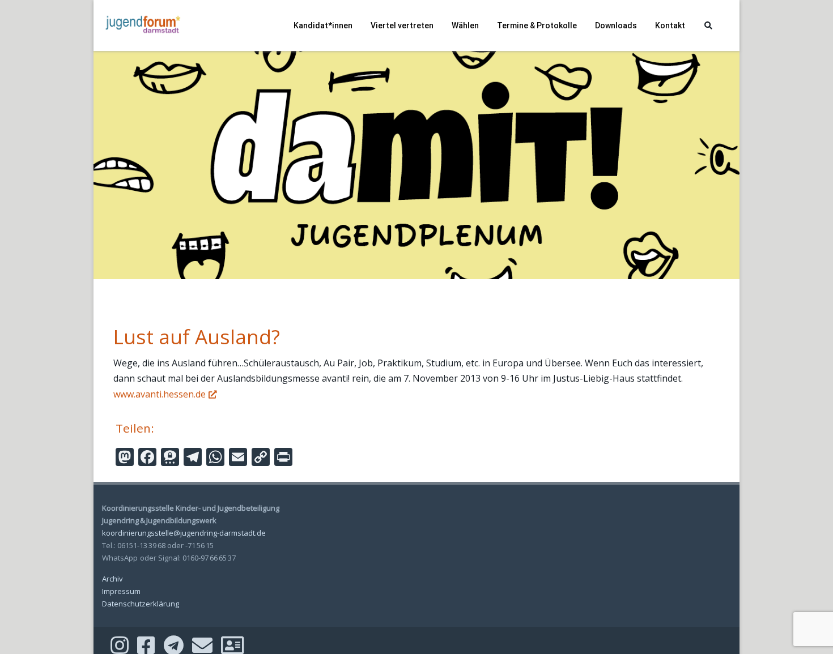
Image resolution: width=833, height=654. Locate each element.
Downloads (616, 25)
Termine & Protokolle (537, 25)
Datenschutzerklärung (140, 604)
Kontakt (670, 25)
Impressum (121, 591)
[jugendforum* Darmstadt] (142, 46)
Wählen (465, 25)
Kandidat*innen (323, 25)
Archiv (112, 579)
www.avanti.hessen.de (159, 394)
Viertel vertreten (402, 25)
